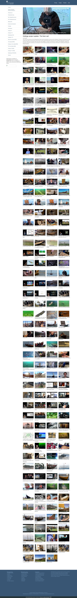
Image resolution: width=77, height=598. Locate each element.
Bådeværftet (10, 21)
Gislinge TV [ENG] (11, 48)
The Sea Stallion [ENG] (12, 46)
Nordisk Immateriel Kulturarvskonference (11, 10)
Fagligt (60, 2)
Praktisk (64, 2)
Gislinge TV (10, 30)
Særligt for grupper (10, 576)
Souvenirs (8, 579)
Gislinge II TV (10, 32)
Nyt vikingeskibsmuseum (12, 17)
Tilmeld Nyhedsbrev (41, 592)
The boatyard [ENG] (11, 41)
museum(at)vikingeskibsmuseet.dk (49, 593)
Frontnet (36, 592)
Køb (69, 2)
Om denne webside (32, 592)
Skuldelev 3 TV (10, 37)
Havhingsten (10, 28)
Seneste (9, 55)
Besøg (55, 2)
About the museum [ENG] (12, 39)
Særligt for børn (9, 575)
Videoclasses (10, 12)
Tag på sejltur (9, 578)
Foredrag (9, 26)
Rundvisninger (9, 577)
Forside (9, 7)
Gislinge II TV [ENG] (11, 50)
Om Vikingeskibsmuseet (12, 19)
